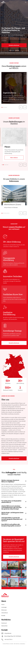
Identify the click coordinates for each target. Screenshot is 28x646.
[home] (3, 2)
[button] (26, 2)
